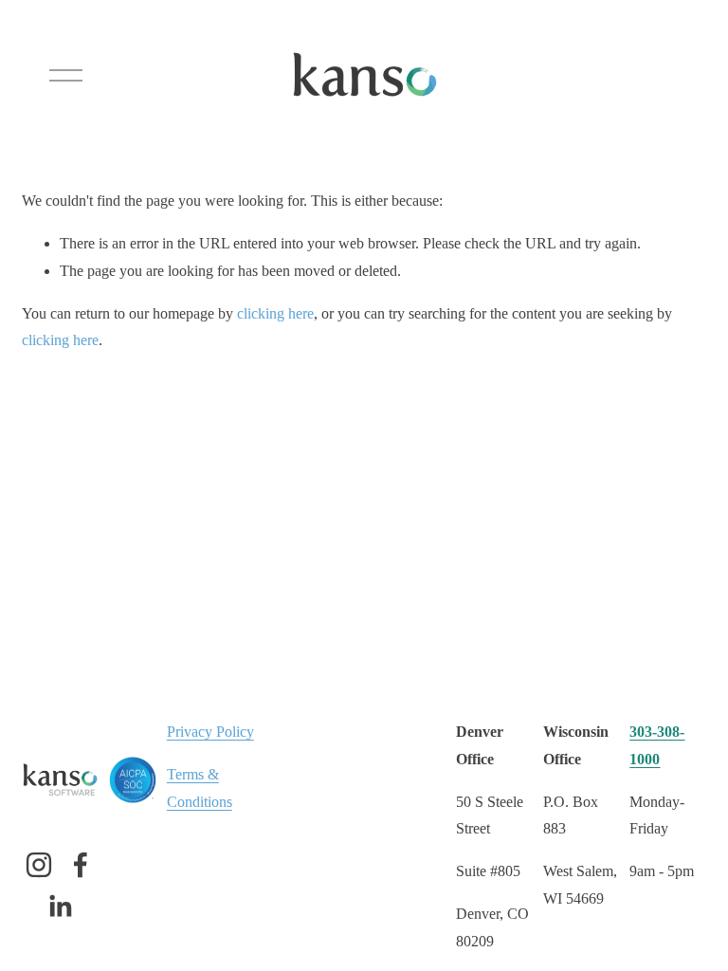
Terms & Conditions (199, 788)
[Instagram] (39, 865)
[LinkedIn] (59, 906)
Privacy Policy (210, 732)
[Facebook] (80, 865)
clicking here (275, 313)
